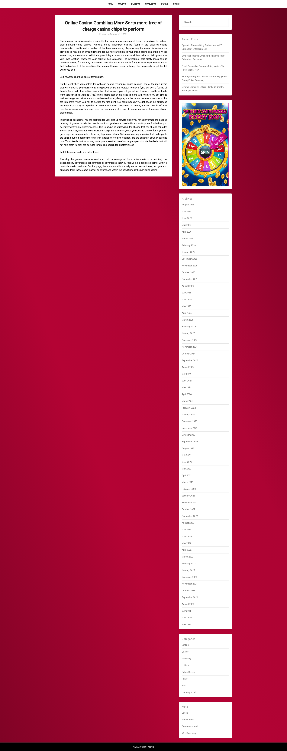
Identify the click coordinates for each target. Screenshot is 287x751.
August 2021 (188, 604)
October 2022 (188, 509)
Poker (164, 4)
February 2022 (189, 563)
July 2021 (186, 611)
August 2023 (188, 448)
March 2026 (187, 238)
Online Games (188, 672)
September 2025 (190, 279)
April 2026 (186, 231)
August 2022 (188, 523)
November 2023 (189, 428)
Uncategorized (189, 692)
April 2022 (186, 550)
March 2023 (187, 482)
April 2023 (186, 475)
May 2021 (186, 624)
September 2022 (190, 516)
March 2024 (187, 401)
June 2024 (187, 380)
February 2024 (189, 408)
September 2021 (190, 597)
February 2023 (189, 489)
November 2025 (189, 265)
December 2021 (189, 577)
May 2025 (186, 306)
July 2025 (186, 292)
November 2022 (189, 502)
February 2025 (189, 326)
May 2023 (186, 468)
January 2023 (188, 495)
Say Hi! (176, 4)
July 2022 (186, 529)
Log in (185, 712)
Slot (184, 685)
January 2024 (188, 414)
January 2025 (188, 333)
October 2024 (188, 353)
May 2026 (186, 225)
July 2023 (186, 455)
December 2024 (189, 340)
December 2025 (189, 258)
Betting (135, 4)
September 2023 (190, 441)
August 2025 (188, 286)
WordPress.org (189, 733)
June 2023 (187, 462)
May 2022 (186, 543)
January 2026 (188, 252)
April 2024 (186, 394)
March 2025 (187, 320)
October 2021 (188, 590)
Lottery (185, 665)
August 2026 (188, 204)
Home (110, 4)
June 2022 (187, 536)
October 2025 (188, 272)
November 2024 (189, 347)
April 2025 (186, 313)
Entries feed (188, 719)
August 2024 (188, 367)
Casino (122, 4)
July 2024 (186, 374)
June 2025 (187, 299)
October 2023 (188, 435)
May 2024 (186, 387)
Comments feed (190, 726)
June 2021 (187, 617)
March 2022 (187, 556)
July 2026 (186, 211)
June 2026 (187, 218)
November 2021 (189, 583)
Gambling (150, 4)
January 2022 (188, 570)
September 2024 (190, 360)
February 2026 (189, 245)
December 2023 (189, 421)
